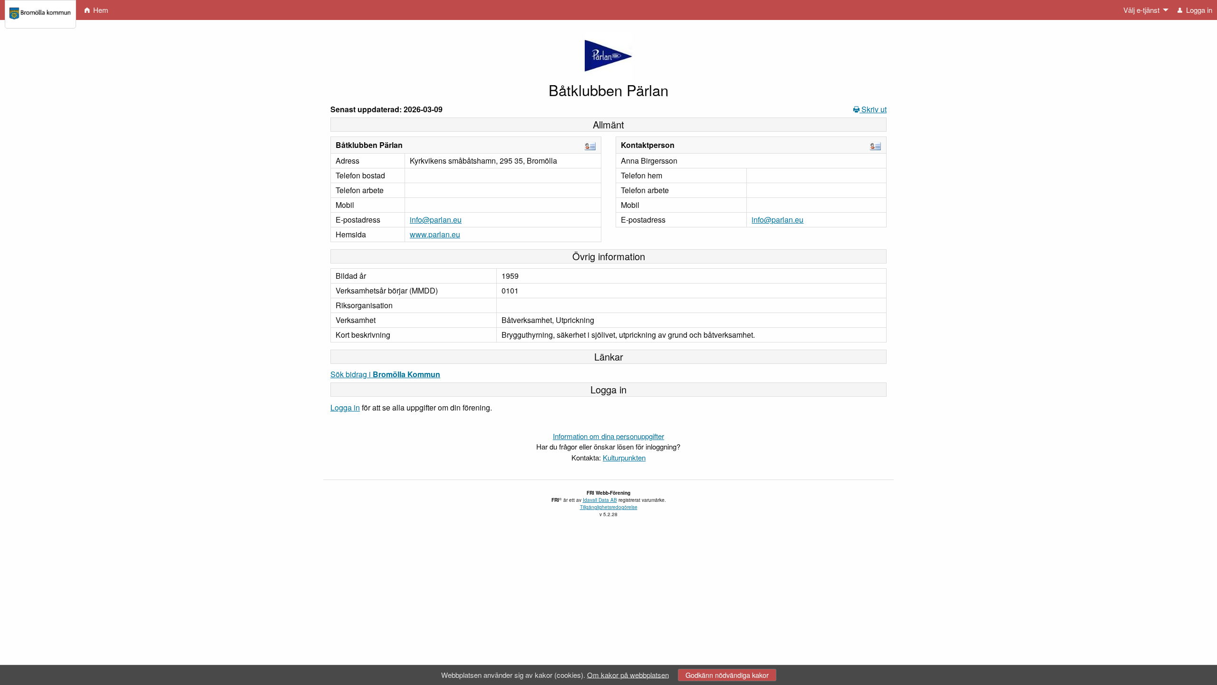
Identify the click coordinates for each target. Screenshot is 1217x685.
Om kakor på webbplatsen (628, 674)
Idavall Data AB (600, 500)
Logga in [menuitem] (1198, 10)
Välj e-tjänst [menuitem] (1141, 10)
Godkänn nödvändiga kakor (727, 675)
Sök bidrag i (385, 374)
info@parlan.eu (436, 219)
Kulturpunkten (624, 457)
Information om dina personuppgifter (608, 436)
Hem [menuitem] (99, 10)
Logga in (345, 407)
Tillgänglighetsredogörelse (608, 507)
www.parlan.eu (435, 234)
